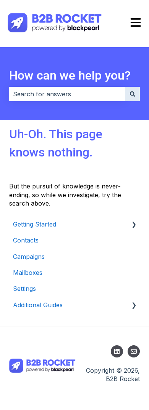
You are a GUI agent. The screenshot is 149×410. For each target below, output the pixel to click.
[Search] (132, 94)
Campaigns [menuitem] (29, 256)
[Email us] (134, 351)
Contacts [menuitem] (26, 240)
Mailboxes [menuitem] (27, 272)
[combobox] (67, 94)
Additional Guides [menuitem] (38, 305)
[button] (134, 225)
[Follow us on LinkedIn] (117, 351)
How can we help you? (70, 75)
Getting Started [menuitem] (34, 224)
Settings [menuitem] (24, 288)
